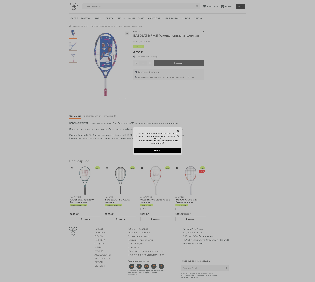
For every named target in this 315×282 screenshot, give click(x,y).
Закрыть (157, 150)
